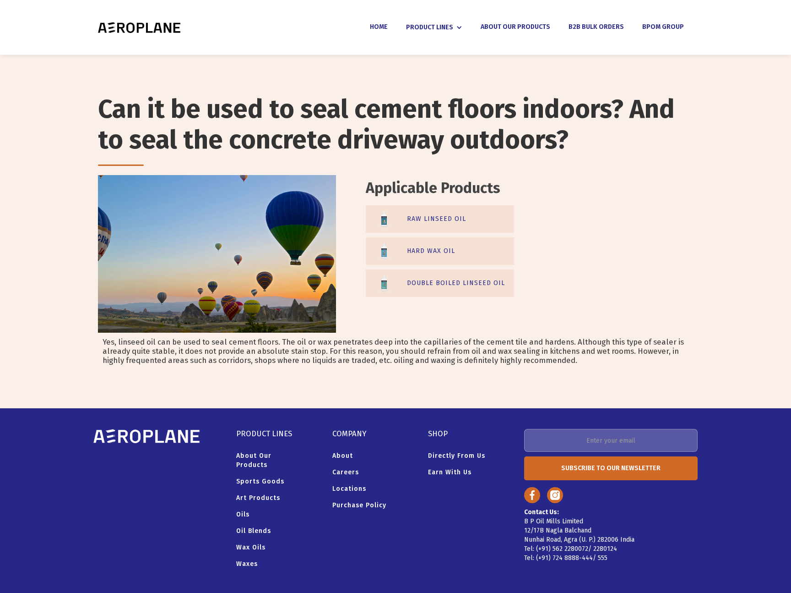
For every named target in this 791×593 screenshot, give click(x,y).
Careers (345, 472)
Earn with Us (449, 472)
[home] (139, 27)
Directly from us (456, 456)
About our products (253, 460)
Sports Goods (260, 481)
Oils (242, 514)
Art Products (258, 498)
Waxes (247, 564)
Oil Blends (253, 531)
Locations (349, 489)
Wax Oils (250, 547)
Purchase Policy (359, 505)
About (342, 456)
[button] (434, 27)
